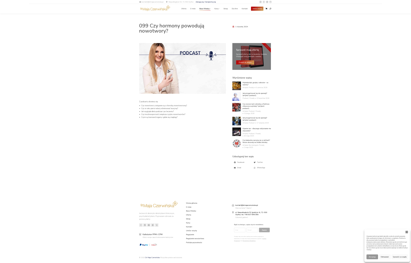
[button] (407, 232)
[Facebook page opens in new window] (263, 2)
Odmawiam (385, 257)
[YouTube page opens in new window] (267, 2)
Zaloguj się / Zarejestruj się (206, 2)
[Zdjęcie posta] (236, 86)
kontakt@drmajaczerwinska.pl (246, 205)
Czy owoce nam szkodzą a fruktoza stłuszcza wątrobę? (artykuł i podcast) (256, 106)
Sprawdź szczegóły (400, 257)
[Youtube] (148, 225)
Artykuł (245, 87)
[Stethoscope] (156, 225)
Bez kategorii (253, 145)
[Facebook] (145, 225)
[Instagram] (141, 225)
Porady (251, 87)
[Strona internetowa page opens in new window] (270, 2)
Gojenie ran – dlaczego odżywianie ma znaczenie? (257, 129)
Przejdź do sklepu (245, 62)
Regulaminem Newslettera (249, 240)
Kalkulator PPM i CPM (152, 234)
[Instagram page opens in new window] (260, 2)
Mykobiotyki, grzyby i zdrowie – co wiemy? (255, 84)
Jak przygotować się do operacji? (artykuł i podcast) (255, 94)
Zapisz (264, 230)
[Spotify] (152, 225)
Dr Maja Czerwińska (152, 257)
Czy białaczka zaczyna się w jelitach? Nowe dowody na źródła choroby (256, 141)
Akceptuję (372, 257)
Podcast (246, 98)
